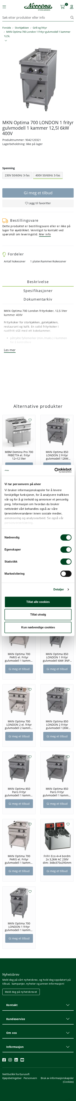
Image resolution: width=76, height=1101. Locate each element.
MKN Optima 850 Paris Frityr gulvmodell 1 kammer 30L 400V (57, 792)
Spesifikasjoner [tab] (38, 290)
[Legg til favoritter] (30, 420)
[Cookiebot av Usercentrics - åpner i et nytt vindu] (55, 470)
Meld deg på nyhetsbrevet (21, 992)
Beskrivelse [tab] (38, 281)
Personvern (30, 1078)
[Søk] (72, 17)
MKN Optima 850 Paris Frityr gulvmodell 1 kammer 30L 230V (19, 792)
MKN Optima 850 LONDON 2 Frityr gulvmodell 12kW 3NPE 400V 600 (57, 725)
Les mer (10, 350)
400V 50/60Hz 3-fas (47, 175)
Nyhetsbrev (10, 974)
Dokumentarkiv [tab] (38, 299)
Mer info (45, 234)
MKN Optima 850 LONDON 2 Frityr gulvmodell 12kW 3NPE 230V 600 (57, 455)
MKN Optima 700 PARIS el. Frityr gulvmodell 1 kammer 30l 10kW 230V (19, 657)
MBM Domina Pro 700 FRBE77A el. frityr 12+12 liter (19, 455)
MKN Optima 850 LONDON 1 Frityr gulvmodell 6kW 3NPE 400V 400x (57, 657)
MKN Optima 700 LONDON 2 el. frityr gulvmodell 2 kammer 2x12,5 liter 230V (19, 725)
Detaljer (58, 589)
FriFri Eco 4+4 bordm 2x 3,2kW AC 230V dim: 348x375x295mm (57, 859)
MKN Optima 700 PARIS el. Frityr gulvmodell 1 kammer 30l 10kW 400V (19, 859)
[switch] (66, 549)
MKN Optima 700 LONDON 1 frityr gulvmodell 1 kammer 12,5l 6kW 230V (19, 927)
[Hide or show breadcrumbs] (5, 40)
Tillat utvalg (38, 614)
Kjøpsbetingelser (12, 1078)
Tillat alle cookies (38, 601)
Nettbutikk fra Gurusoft (16, 1074)
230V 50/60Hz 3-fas (17, 175)
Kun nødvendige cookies (38, 627)
